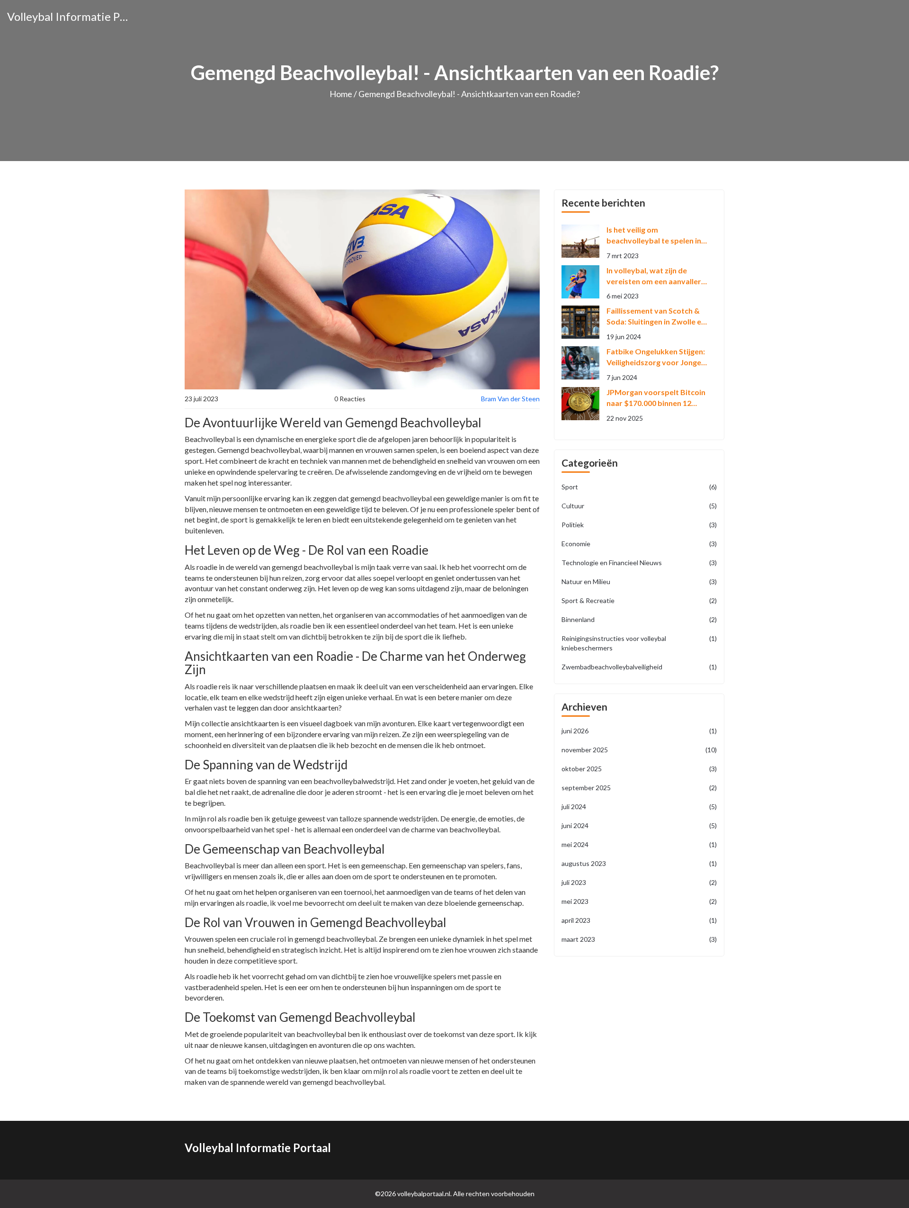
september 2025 (639, 788)
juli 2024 (639, 806)
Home (341, 94)
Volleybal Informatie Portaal (68, 16)
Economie (639, 544)
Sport (639, 487)
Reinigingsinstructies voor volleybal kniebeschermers (639, 643)
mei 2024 (639, 844)
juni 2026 (639, 731)
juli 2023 (639, 882)
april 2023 (639, 920)
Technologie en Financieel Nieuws (639, 563)
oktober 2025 (639, 769)
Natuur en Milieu (639, 581)
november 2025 (639, 750)
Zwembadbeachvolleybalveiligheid (639, 667)
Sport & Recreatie (639, 600)
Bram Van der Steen (510, 399)
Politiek (639, 525)
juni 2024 (639, 825)
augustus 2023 (639, 863)
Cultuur (639, 506)
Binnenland (639, 619)
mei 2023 (639, 901)
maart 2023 (639, 939)
